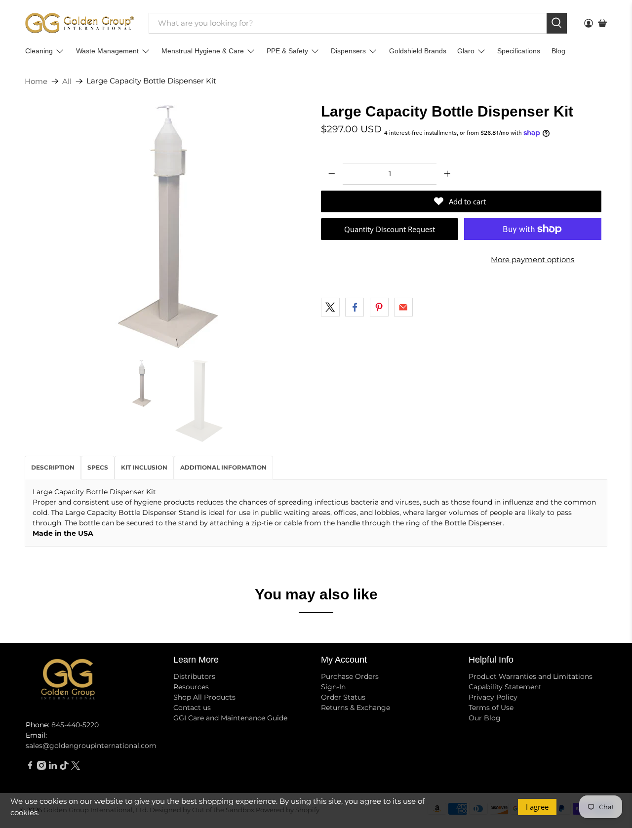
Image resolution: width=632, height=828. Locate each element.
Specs (97, 467)
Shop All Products (204, 697)
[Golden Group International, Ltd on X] (75, 767)
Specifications (518, 51)
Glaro (465, 51)
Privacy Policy (493, 697)
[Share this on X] (330, 307)
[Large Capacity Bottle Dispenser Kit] (168, 226)
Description (53, 467)
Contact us (192, 707)
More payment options (532, 259)
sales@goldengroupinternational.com (91, 745)
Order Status (343, 697)
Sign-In (333, 686)
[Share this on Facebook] (354, 307)
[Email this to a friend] (403, 307)
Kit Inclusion (144, 467)
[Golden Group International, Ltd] (79, 23)
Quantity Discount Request (389, 229)
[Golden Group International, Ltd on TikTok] (64, 767)
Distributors (194, 676)
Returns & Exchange (355, 707)
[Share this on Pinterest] (379, 307)
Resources (191, 686)
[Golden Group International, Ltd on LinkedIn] (52, 767)
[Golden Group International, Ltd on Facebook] (30, 767)
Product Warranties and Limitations (530, 676)
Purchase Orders (350, 676)
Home (36, 81)
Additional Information (223, 467)
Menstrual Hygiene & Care (202, 51)
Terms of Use (491, 707)
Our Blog (485, 717)
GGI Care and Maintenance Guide (230, 717)
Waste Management (107, 51)
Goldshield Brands (417, 51)
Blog (558, 51)
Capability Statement (505, 686)
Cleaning (39, 51)
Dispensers (348, 51)
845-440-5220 (75, 724)
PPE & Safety (287, 51)
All (67, 81)
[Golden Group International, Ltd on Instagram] (41, 767)
